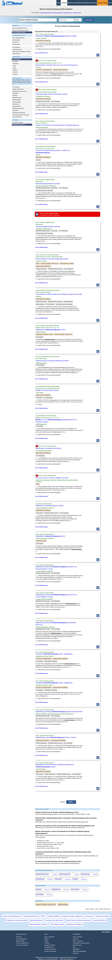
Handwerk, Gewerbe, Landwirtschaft (45, 904)
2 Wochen (15, 70)
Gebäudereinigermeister (45, 12)
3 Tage (14, 65)
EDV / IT (43, 916)
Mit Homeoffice (16, 44)
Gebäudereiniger (67, 12)
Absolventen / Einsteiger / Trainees (21, 51)
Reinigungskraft (77, 12)
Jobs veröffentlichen (21, 939)
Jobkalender (76, 949)
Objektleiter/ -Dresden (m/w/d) (56, 36)
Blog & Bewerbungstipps (79, 951)
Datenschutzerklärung (50, 951)
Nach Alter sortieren (18, 122)
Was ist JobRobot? (49, 937)
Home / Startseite (77, 937)
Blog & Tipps (82, 2)
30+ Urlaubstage (17, 102)
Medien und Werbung (36, 920)
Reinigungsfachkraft (57, 12)
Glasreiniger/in (43, 894)
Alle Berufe (76, 953)
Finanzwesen (89, 916)
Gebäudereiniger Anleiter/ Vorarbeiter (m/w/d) (51, 94)
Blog (74, 947)
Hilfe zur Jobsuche (78, 941)
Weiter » (71, 802)
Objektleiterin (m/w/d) (50, 536)
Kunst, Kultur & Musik (99, 920)
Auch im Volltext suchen (19, 32)
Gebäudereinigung (63, 904)
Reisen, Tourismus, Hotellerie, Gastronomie (78, 920)
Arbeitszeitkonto (17, 106)
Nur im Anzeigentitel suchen (20, 28)
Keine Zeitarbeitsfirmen (18, 37)
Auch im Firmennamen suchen (20, 30)
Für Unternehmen (92, 2)
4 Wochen (15, 72)
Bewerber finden (20, 941)
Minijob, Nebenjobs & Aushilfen (38, 924)
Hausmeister (62, 879)
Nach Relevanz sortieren (19, 124)
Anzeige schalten (102, 2)
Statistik (46, 939)
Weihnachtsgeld (17, 99)
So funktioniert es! (49, 947)
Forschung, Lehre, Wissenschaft (54, 920)
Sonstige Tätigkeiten (54, 916)
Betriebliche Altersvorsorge (19, 91)
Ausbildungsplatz (17, 49)
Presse (46, 941)
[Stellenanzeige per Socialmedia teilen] (98, 55)
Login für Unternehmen (22, 945)
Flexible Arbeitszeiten (18, 89)
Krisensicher (16, 104)
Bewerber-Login (72, 2)
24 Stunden (15, 61)
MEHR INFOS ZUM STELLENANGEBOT (49, 49)
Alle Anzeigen (16, 59)
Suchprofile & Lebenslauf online (81, 943)
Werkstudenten (16, 53)
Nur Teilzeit (15, 42)
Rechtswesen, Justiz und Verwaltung (17, 920)
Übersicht (18, 937)
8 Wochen (15, 74)
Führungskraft (16, 47)
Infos (109, 2)
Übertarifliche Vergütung (19, 112)
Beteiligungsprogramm (18, 108)
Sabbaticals (15, 93)
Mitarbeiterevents (17, 97)
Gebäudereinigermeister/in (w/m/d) (48, 226)
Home (58, 2)
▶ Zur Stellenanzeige (42, 52)
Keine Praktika (16, 40)
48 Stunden (15, 63)
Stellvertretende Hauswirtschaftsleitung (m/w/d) (52, 361)
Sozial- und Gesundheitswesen (12, 916)
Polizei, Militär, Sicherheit (57, 924)
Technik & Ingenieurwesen (31, 916)
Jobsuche (75, 939)
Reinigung (79, 879)
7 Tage (14, 67)
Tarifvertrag (15, 110)
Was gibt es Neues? (49, 945)
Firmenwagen (16, 87)
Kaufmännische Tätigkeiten (74, 924)
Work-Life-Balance (17, 117)
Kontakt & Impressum (50, 949)
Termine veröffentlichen (22, 943)
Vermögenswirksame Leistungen (21, 114)
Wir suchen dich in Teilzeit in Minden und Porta (52, 478)
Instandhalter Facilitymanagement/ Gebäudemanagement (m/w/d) (59, 294)
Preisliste (46, 943)
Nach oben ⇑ (106, 932)
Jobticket (15, 95)
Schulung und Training (102, 916)
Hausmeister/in (79, 889)
